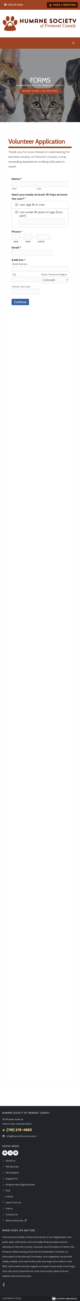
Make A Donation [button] (64, 4)
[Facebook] (4, 1153)
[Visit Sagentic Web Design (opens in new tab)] (64, 1298)
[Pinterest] (15, 1153)
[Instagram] (10, 1153)
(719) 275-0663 (15, 4)
